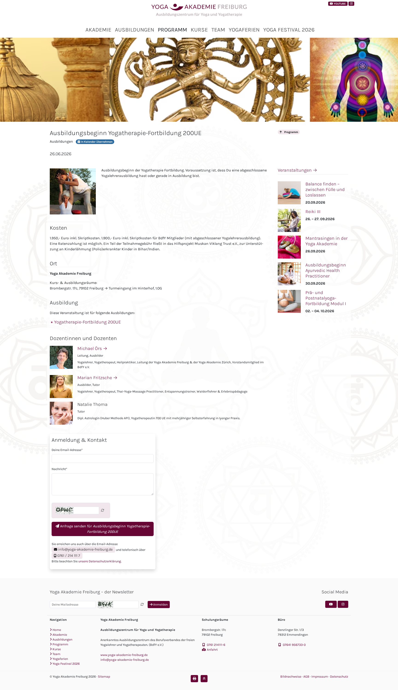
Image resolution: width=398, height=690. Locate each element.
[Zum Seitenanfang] (204, 678)
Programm (172, 29)
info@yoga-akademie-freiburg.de (85, 549)
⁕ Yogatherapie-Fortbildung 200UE (86, 322)
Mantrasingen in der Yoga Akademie (326, 241)
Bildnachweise (290, 676)
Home (56, 630)
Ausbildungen (134, 29)
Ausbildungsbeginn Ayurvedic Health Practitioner (325, 270)
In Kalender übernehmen (96, 141)
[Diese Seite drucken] (194, 678)
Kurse (199, 29)
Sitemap (104, 676)
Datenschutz (339, 676)
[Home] (199, 10)
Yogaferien (244, 29)
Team (218, 29)
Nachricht (59, 469)
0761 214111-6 (216, 645)
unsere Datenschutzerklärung (99, 561)
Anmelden (160, 604)
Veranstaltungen (297, 170)
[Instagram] (351, 4)
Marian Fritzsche (97, 377)
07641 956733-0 (294, 645)
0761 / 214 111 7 (68, 555)
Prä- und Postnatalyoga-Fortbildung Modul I (325, 298)
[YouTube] (331, 604)
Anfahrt (212, 650)
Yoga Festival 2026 (289, 29)
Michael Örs (92, 348)
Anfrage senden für (104, 529)
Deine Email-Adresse (67, 450)
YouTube (339, 3)
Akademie (98, 29)
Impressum (320, 676)
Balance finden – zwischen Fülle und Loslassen (325, 189)
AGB (306, 676)
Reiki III (312, 211)
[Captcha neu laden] (102, 510)
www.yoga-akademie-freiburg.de (124, 655)
